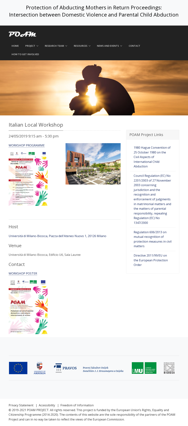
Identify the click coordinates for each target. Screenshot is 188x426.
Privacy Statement (21, 405)
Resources (80, 45)
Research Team (54, 45)
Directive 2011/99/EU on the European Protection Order (151, 260)
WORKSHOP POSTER (23, 273)
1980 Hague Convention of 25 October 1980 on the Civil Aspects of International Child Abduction (152, 157)
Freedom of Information (77, 405)
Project (30, 45)
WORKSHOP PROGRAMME (27, 145)
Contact (134, 45)
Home (15, 45)
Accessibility (47, 405)
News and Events (108, 45)
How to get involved (25, 54)
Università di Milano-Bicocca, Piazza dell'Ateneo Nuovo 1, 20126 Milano (57, 236)
